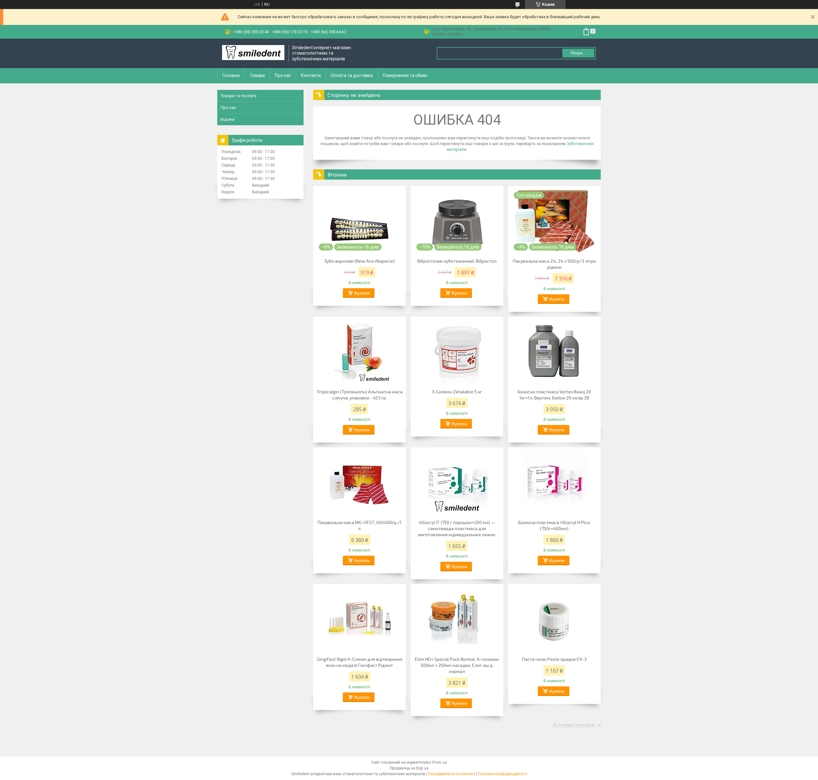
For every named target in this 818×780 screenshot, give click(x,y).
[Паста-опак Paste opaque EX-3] (554, 619)
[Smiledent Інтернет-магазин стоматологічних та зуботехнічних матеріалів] (253, 53)
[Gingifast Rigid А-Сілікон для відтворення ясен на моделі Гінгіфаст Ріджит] (359, 619)
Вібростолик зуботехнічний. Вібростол (457, 261)
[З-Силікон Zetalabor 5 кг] (457, 352)
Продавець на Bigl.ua (409, 768)
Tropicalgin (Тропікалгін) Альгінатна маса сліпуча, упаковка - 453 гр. (360, 394)
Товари (257, 75)
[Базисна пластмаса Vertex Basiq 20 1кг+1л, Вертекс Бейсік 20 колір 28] (554, 352)
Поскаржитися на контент (451, 774)
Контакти (311, 75)
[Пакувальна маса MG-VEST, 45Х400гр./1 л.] (359, 482)
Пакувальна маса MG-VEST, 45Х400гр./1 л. (360, 525)
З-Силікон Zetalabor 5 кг (457, 391)
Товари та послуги (238, 95)
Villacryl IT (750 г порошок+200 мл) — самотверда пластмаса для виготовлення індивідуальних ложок (456, 528)
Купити (362, 293)
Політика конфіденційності (502, 774)
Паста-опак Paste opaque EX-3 (554, 659)
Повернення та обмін (405, 75)
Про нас (283, 75)
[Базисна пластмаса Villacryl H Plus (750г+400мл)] (554, 482)
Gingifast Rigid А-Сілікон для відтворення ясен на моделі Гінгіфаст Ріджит (359, 662)
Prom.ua (439, 762)
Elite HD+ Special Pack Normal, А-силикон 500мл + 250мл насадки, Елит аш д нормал (457, 665)
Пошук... (578, 52)
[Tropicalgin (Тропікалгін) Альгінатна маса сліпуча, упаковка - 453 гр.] (359, 352)
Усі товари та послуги (573, 725)
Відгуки (227, 119)
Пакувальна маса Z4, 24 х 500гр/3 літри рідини (554, 264)
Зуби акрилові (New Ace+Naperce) (359, 261)
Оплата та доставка (352, 75)
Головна (231, 75)
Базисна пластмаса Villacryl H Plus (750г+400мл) (554, 525)
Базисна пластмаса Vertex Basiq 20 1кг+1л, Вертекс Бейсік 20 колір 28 (554, 394)
